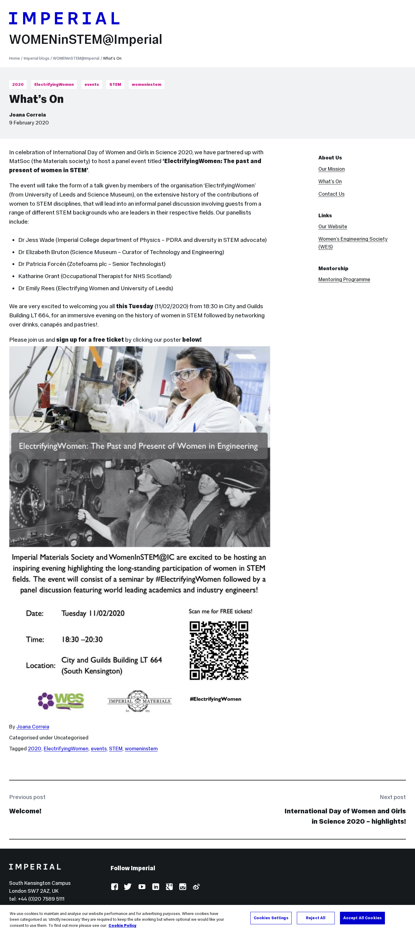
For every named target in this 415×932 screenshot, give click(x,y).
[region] (207, 918)
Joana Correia (27, 114)
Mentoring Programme (344, 279)
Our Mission (331, 169)
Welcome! (25, 811)
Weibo (196, 887)
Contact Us (331, 193)
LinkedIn (155, 887)
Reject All (315, 917)
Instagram (182, 887)
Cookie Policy (122, 925)
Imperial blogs (37, 58)
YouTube (142, 887)
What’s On (330, 181)
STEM (115, 84)
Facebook (114, 887)
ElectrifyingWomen (54, 84)
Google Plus (169, 887)
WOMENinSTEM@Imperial (85, 39)
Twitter (128, 887)
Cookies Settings (271, 917)
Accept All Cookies (362, 917)
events (91, 84)
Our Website (332, 226)
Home (14, 58)
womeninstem (146, 84)
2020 (18, 84)
